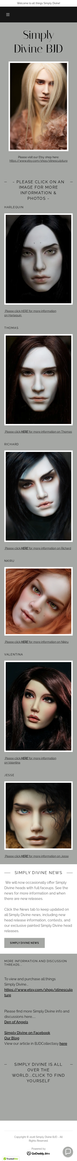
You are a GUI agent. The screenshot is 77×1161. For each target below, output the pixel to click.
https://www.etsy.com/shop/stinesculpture (38, 160)
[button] (7, 14)
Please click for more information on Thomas (38, 431)
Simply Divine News (24, 942)
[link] (38, 42)
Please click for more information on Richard (37, 548)
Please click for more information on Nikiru (36, 642)
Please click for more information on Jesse (36, 856)
